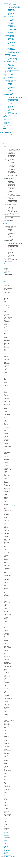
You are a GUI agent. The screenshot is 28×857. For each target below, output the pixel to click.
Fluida (7, 856)
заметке (6, 775)
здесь (5, 792)
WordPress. (12, 856)
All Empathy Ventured (6, 132)
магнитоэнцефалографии (10, 505)
